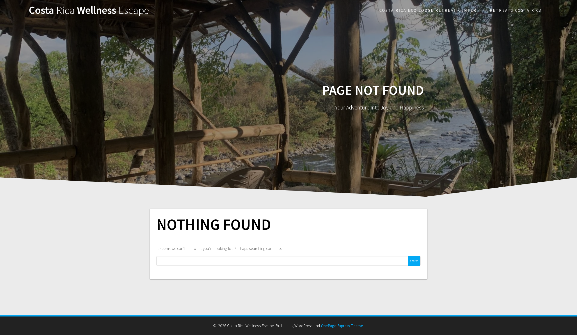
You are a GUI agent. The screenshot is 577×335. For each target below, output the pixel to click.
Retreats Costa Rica (516, 10)
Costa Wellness (89, 10)
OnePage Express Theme (342, 325)
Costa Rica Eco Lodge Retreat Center (428, 10)
